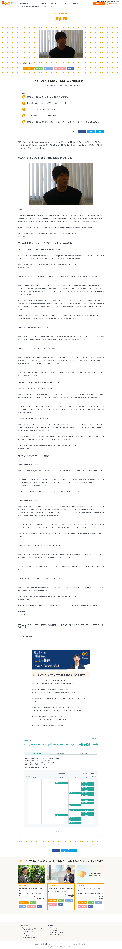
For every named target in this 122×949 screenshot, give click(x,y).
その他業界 (25, 6)
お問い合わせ (76, 3)
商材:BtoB (39, 906)
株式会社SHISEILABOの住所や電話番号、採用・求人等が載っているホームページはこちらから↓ (63, 122)
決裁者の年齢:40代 (82, 906)
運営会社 (37, 944)
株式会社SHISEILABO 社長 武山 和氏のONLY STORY (47, 97)
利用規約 (49, 944)
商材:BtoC (90, 906)
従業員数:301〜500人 (24, 902)
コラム (64, 3)
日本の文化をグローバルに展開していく (42, 115)
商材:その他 (70, 68)
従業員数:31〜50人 (82, 902)
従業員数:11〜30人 (52, 900)
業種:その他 (39, 68)
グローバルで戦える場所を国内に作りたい (42, 109)
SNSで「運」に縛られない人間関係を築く (61, 888)
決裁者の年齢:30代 (60, 68)
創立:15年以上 (22, 906)
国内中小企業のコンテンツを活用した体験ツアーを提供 (47, 103)
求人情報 (43, 944)
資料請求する (99, 3)
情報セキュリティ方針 (73, 944)
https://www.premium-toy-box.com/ (65, 227)
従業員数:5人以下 (28, 68)
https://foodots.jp (24, 236)
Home (19, 6)
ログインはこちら (113, 3)
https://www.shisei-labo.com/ (28, 636)
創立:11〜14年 (48, 68)
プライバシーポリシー (59, 944)
